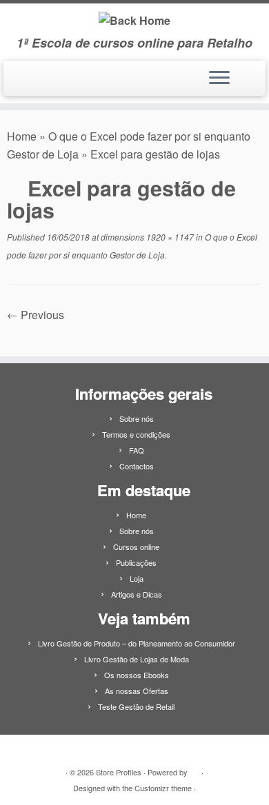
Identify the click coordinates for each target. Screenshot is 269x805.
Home (22, 136)
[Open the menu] (219, 78)
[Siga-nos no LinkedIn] (16, 83)
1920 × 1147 (169, 237)
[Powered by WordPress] (194, 769)
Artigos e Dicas (136, 594)
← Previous (35, 315)
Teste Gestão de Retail (136, 706)
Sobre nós (136, 418)
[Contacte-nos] (30, 83)
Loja (136, 578)
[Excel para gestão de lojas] (134, 332)
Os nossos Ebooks (136, 674)
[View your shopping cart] (247, 74)
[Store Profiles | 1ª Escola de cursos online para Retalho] (134, 19)
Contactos (136, 465)
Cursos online (136, 546)
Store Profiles (118, 771)
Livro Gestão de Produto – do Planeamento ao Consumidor (136, 643)
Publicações (136, 562)
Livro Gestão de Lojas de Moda (136, 658)
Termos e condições (136, 434)
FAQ (136, 450)
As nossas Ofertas (136, 690)
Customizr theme (163, 787)
